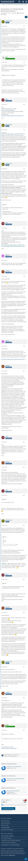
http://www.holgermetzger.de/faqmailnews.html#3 (13, 359)
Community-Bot (7, 754)
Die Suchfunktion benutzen (6, 838)
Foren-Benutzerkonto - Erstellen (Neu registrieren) (10, 840)
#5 (24, 168)
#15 (24, 579)
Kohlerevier (5, 13)
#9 (24, 346)
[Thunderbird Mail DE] (7, 1)
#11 (24, 442)
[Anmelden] (22, 1)
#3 (24, 104)
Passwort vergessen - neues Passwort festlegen (10, 844)
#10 (24, 371)
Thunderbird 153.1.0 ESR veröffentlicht (15, 778)
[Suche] (19, 1)
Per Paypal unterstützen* (8, 808)
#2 (24, 62)
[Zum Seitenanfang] (25, 859)
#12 (24, 467)
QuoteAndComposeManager (7, 110)
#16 (24, 612)
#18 (24, 697)
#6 (24, 228)
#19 (24, 730)
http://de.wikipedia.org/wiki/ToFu (8, 748)
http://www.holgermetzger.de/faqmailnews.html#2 (13, 246)
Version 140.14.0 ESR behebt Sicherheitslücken (12, 791)
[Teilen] (26, 17)
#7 (24, 260)
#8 (24, 276)
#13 (24, 495)
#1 (24, 26)
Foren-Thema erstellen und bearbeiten (8, 842)
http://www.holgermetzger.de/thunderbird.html (12, 115)
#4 (24, 129)
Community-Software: (8, 855)
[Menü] (26, 1)
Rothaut (4, 563)
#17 (24, 666)
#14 (24, 525)
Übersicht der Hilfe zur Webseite (7, 835)
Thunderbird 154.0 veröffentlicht (13, 766)
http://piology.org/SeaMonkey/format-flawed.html (12, 245)
